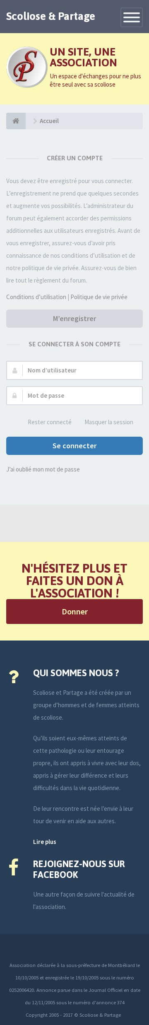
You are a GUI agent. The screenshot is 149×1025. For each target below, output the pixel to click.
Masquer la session (108, 422)
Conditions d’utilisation (36, 297)
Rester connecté (50, 422)
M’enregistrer (74, 318)
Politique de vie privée (98, 297)
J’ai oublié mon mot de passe (43, 469)
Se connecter (74, 445)
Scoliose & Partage (50, 16)
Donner (75, 611)
